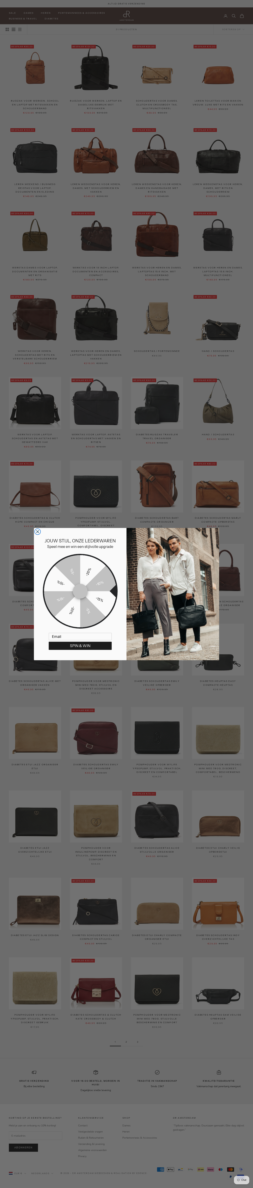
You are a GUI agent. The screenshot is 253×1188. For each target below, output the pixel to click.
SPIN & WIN (80, 646)
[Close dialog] (38, 532)
